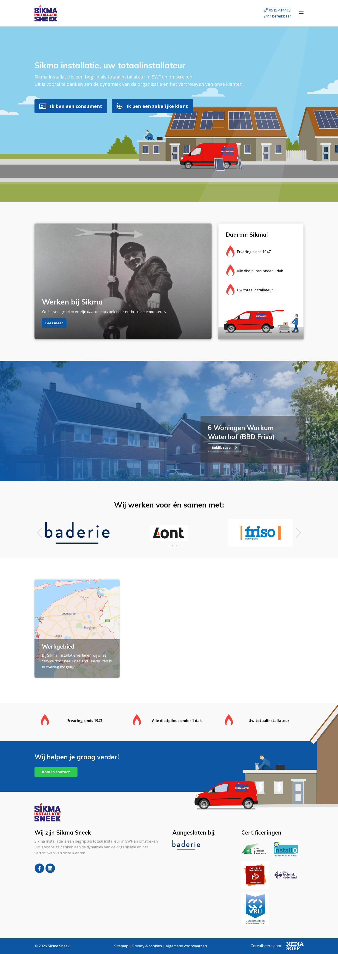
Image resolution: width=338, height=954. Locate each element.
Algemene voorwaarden (186, 945)
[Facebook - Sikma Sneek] (39, 871)
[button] (40, 533)
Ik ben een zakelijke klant (157, 106)
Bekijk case (222, 447)
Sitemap (121, 945)
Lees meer (54, 323)
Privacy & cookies (147, 945)
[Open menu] (301, 13)
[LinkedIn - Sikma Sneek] (50, 871)
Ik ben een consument (76, 106)
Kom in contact (56, 771)
